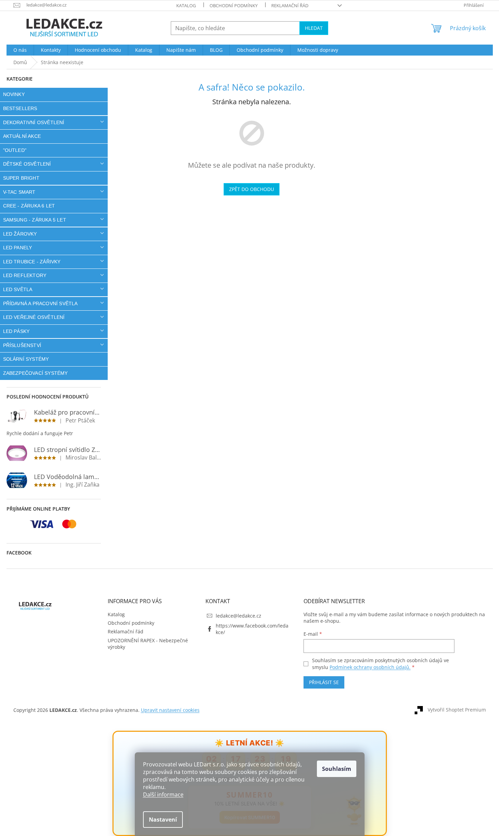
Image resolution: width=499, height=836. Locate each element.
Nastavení (163, 819)
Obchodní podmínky (234, 5)
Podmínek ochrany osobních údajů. (370, 667)
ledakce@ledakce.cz (238, 615)
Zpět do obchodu (251, 189)
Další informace (163, 794)
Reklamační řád (289, 5)
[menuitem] (20, 50)
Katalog (186, 5)
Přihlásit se (324, 682)
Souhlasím (336, 769)
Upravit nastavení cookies (170, 710)
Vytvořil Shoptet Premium (457, 709)
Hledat (314, 28)
